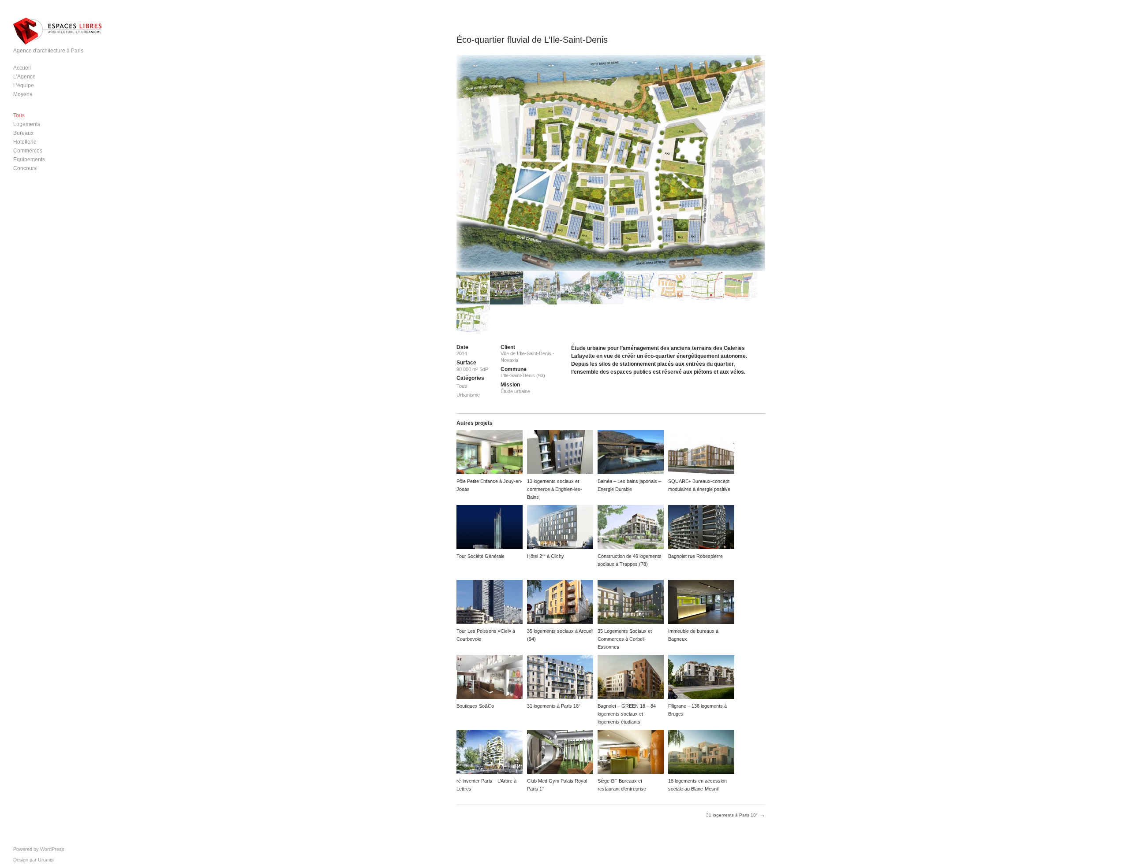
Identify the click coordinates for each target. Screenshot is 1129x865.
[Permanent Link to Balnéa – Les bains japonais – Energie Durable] (631, 453)
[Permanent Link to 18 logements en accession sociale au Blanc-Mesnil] (701, 753)
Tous (19, 115)
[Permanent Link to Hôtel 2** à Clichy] (560, 528)
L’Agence (24, 77)
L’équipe (23, 85)
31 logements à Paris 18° (553, 706)
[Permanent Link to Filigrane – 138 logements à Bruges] (701, 678)
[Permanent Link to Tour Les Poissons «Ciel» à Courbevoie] (489, 603)
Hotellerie (25, 142)
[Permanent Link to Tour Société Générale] (489, 528)
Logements (26, 124)
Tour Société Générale (480, 556)
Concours (25, 168)
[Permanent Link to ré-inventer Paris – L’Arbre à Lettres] (489, 753)
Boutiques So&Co (475, 706)
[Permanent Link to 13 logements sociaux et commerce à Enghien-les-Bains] (560, 453)
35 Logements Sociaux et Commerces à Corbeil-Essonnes (625, 639)
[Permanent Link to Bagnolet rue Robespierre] (701, 528)
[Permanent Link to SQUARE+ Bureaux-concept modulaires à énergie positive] (701, 453)
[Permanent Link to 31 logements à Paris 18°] (560, 678)
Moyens (22, 94)
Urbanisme (468, 394)
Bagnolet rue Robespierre (695, 556)
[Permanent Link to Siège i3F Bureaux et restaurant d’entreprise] (631, 753)
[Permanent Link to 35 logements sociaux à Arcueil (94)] (560, 603)
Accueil (22, 68)
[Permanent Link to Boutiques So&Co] (489, 678)
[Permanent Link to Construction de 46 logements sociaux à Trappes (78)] (631, 528)
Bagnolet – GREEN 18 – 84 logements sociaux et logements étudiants (627, 713)
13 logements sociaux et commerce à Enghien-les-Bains (554, 489)
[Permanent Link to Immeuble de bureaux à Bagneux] (701, 603)
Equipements (29, 159)
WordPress (52, 849)
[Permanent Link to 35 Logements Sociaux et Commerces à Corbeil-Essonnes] (631, 603)
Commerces (27, 151)
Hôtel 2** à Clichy (545, 556)
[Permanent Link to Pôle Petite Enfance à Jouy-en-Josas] (489, 453)
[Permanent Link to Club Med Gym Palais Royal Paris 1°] (560, 753)
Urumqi (45, 859)
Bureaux (23, 133)
